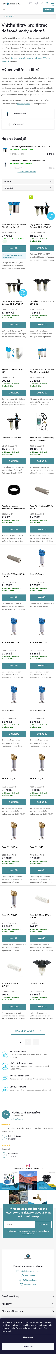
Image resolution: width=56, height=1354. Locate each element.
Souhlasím (28, 1346)
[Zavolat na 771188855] (37, 3)
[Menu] (52, 3)
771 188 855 (30, 1275)
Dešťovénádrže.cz (30, 1280)
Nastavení (28, 1337)
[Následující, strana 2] (28, 1042)
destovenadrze (30, 1284)
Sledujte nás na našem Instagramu (28, 1168)
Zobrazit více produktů (27, 172)
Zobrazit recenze (17, 1119)
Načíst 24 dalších (26, 1030)
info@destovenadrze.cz (30, 1271)
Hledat (48, 10)
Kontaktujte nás (23, 103)
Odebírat (43, 1224)
